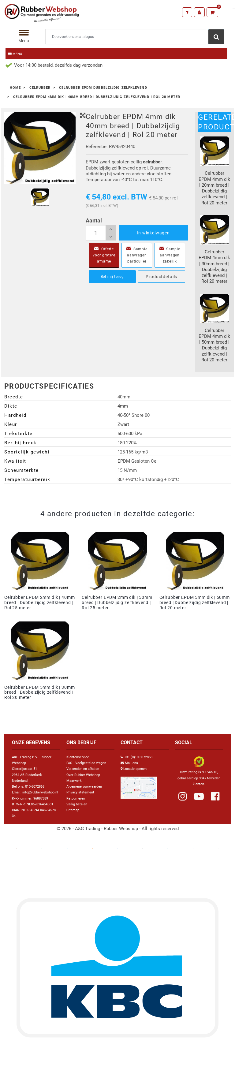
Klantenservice (77, 757)
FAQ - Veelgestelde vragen (86, 763)
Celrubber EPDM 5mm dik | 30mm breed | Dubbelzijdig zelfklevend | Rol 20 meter (39, 692)
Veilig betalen (76, 804)
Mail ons (131, 763)
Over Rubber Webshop (83, 775)
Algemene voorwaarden (84, 787)
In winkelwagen (153, 232)
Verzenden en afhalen (82, 769)
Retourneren (75, 798)
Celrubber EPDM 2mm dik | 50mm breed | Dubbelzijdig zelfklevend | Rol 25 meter (117, 602)
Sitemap (72, 810)
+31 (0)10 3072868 (138, 757)
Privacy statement (80, 792)
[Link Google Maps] (139, 785)
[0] (212, 12)
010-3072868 (34, 787)
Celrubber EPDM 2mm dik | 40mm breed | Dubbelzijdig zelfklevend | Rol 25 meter (39, 602)
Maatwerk (74, 781)
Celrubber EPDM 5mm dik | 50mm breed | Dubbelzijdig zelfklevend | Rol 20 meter (194, 602)
